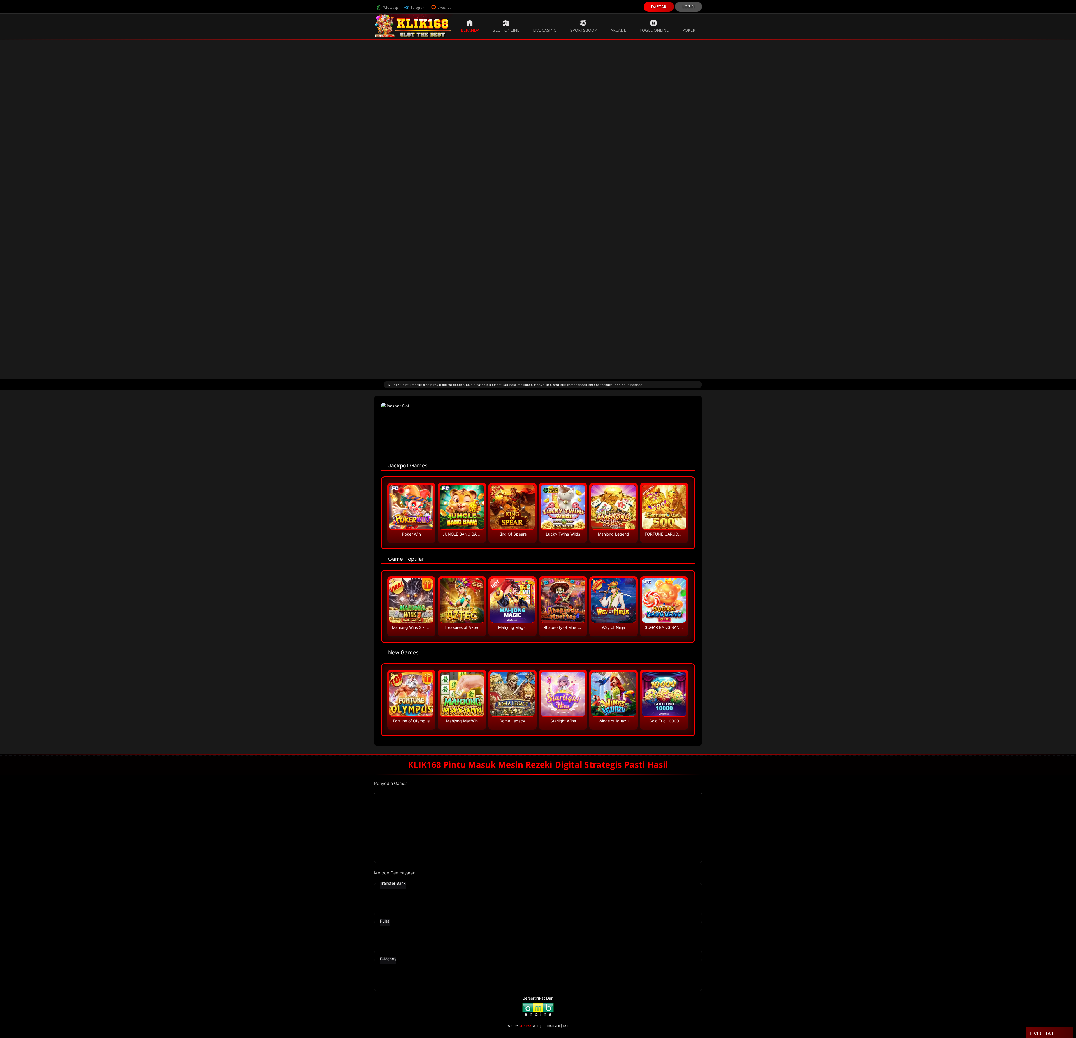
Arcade (618, 30)
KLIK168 (525, 1026)
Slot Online (506, 30)
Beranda (470, 30)
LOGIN (688, 6)
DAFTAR (659, 6)
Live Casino (545, 30)
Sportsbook (583, 30)
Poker (688, 30)
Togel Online (654, 30)
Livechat (444, 7)
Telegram (417, 7)
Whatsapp (390, 7)
